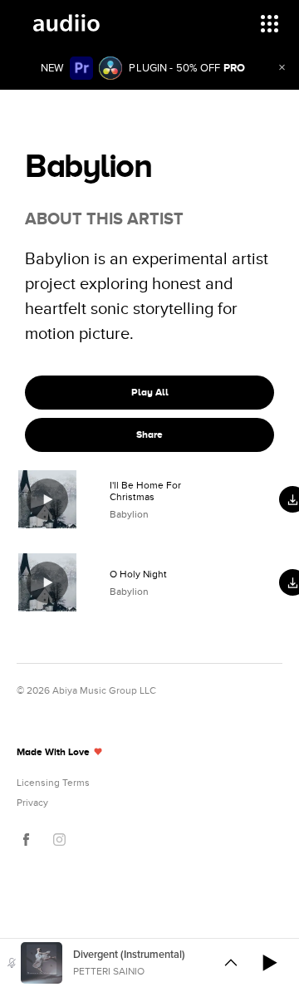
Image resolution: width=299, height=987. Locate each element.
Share (149, 434)
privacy (32, 802)
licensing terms (53, 782)
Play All (150, 392)
